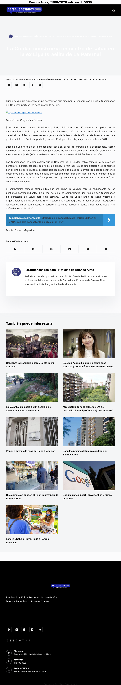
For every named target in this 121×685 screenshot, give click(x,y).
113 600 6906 (20, 663)
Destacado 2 (105, 36)
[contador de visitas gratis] (18, 640)
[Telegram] (32, 85)
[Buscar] (113, 10)
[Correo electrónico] (106, 249)
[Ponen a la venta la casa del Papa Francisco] (32, 431)
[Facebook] (9, 85)
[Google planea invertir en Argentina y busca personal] (89, 475)
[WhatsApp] (40, 85)
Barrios (94, 36)
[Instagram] (24, 629)
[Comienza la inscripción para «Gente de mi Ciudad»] (32, 343)
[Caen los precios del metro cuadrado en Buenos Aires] (89, 431)
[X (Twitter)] (16, 85)
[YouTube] (32, 629)
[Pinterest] (51, 249)
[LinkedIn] (24, 85)
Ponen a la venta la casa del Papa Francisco (30, 451)
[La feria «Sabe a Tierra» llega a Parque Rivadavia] (32, 519)
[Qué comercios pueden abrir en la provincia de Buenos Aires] (32, 475)
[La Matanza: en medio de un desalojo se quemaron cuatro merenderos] (32, 387)
